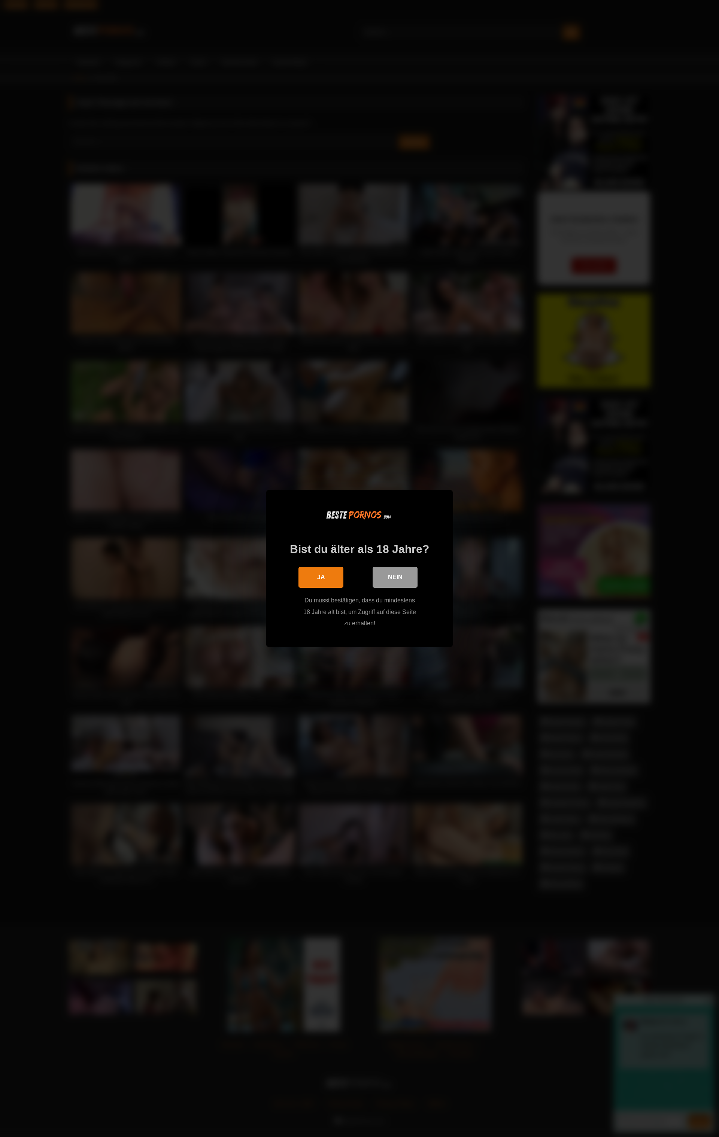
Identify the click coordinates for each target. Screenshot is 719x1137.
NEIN (395, 577)
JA (321, 577)
